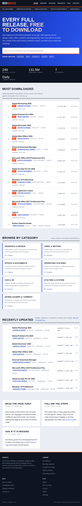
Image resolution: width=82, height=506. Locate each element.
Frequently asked (8, 485)
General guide (71, 420)
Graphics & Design (24, 9)
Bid (9, 3)
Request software (8, 488)
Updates (52, 3)
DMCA (44, 492)
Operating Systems (48, 474)
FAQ (68, 3)
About (44, 482)
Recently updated (48, 464)
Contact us (6, 492)
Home (36, 3)
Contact (76, 3)
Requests (61, 3)
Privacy (44, 488)
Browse (43, 3)
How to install (7, 482)
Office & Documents (59, 9)
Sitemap (45, 495)
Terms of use (46, 485)
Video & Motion (41, 9)
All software (7, 9)
